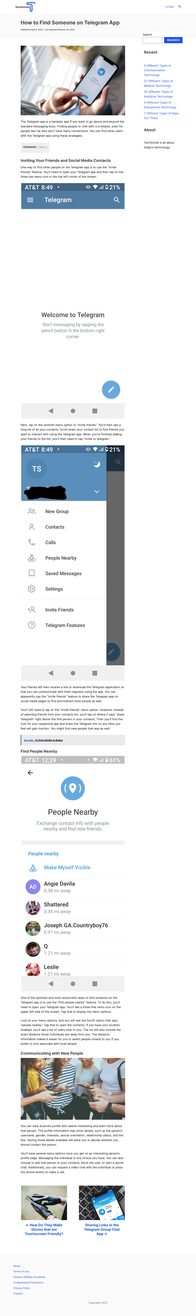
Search (147, 34)
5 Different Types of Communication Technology (157, 70)
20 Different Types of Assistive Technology (158, 94)
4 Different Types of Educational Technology (160, 105)
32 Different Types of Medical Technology (158, 83)
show (42, 147)
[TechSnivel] (38, 7)
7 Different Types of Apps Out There (161, 116)
